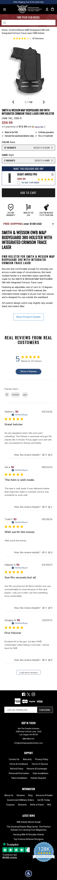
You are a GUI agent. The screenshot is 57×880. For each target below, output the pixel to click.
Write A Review (28, 371)
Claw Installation (40, 773)
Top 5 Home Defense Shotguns (28, 839)
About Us (8, 795)
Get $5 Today (43, 800)
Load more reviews (28, 672)
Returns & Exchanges (37, 768)
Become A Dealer (44, 795)
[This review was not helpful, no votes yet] (49, 454)
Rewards (22, 804)
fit (7, 394)
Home (5, 30)
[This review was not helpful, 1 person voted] (49, 507)
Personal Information (19, 773)
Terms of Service (39, 764)
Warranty (27, 759)
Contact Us (14, 759)
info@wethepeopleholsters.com (28, 743)
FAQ (49, 804)
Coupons (10, 804)
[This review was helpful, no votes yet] (43, 454)
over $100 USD (22, 223)
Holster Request (38, 778)
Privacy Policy (41, 759)
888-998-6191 (29, 739)
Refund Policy (16, 768)
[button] (28, 126)
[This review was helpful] (43, 608)
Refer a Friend (37, 804)
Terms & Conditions (18, 764)
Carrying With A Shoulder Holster (28, 834)
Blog (30, 795)
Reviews (21, 795)
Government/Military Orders (20, 800)
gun (25, 394)
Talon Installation (19, 778)
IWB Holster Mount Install (28, 822)
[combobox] (28, 22)
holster (15, 394)
